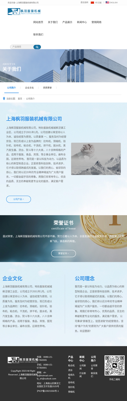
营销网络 (96, 22)
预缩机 (71, 391)
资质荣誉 (47, 87)
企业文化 (29, 87)
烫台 (70, 370)
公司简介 (11, 87)
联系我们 (38, 34)
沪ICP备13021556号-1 (48, 391)
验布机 (71, 382)
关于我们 (53, 22)
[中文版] (96, 2)
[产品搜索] (37, 47)
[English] (112, 2)
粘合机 (71, 365)
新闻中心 (82, 22)
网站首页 (38, 22)
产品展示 (67, 22)
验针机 (71, 387)
